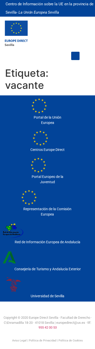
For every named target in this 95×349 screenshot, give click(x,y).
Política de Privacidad (42, 340)
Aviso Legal (19, 340)
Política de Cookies (71, 340)
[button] (75, 56)
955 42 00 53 (48, 327)
